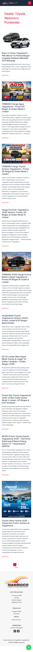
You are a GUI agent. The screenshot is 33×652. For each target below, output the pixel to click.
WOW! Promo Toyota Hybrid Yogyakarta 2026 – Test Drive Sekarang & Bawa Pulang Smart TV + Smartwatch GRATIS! (16, 441)
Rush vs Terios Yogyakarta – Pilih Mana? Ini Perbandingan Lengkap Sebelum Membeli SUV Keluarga (16, 57)
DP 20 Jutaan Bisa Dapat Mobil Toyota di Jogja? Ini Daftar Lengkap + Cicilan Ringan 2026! (14, 360)
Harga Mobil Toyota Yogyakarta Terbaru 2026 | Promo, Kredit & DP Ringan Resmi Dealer (15, 319)
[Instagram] (14, 631)
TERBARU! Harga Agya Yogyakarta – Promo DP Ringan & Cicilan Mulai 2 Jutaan (13, 108)
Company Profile (16, 595)
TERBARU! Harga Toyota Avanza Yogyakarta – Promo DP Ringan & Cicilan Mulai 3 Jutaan (15, 170)
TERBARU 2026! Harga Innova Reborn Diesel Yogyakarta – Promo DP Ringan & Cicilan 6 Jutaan (16, 278)
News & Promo (16, 620)
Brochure (16, 614)
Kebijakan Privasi (16, 602)
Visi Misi (16, 598)
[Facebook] (18, 631)
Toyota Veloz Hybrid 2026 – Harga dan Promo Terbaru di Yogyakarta (15, 523)
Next (17, 567)
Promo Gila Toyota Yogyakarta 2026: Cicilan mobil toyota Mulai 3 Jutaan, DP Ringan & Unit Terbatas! (16, 399)
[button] (28, 647)
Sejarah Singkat (16, 600)
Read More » (5, 75)
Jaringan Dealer (16, 611)
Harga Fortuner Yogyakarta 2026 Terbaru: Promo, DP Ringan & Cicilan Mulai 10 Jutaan (15, 214)
